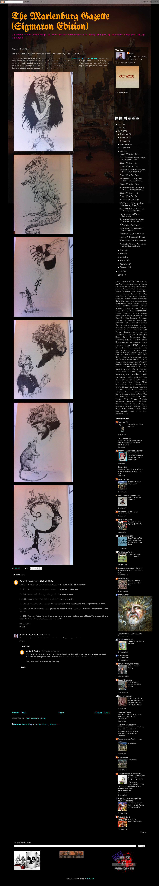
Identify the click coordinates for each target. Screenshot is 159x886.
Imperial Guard (140, 350)
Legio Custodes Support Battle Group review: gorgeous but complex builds (130, 442)
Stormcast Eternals (123, 392)
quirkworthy (123, 656)
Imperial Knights (122, 353)
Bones (130, 303)
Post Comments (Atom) (36, 718)
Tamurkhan (125, 394)
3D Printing (123, 282)
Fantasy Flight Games (127, 327)
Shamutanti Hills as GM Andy (84, 58)
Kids (117, 357)
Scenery (120, 384)
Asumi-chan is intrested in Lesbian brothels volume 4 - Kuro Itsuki (136, 456)
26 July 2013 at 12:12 (38, 635)
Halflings (129, 342)
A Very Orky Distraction (130, 225)
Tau (136, 394)
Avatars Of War (139, 294)
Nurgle (125, 371)
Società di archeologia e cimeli (130, 451)
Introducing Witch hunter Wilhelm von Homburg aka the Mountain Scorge (135, 701)
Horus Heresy (127, 348)
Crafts (118, 313)
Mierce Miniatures (140, 364)
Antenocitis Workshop (130, 289)
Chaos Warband (132, 308)
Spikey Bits (122, 467)
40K (131, 281)
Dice (125, 320)
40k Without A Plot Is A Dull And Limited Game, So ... (132, 204)
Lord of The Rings (140, 360)
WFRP (144, 408)
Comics (118, 311)
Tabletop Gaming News (127, 725)
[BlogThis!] (33, 568)
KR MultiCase (124, 357)
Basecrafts (119, 299)
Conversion (141, 310)
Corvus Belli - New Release (135, 425)
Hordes (144, 345)
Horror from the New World (134, 482)
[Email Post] (26, 568)
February (124, 264)
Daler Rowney (136, 315)
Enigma (136, 325)
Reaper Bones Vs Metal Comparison (129, 215)
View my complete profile (126, 62)
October (124, 141)
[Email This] (31, 568)
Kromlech (133, 357)
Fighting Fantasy (141, 327)
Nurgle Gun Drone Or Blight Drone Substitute (131, 229)
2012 (120, 271)
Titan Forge (141, 396)
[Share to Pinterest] (40, 568)
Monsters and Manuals (128, 512)
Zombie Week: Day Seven (129, 154)
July (122, 151)
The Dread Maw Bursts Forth (132, 234)
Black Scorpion (131, 301)
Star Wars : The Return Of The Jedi (135, 523)
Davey (22, 635)
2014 (120, 128)
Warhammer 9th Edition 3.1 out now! (130, 571)
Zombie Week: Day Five (129, 166)
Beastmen (120, 300)
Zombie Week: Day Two (129, 193)
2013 (120, 131)
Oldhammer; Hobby (123, 375)
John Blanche (122, 355)
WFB (138, 408)
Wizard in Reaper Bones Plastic (133, 240)
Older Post (102, 712)
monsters (132, 366)
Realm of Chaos (131, 379)
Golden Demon (141, 340)
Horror (118, 348)
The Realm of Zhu (125, 536)
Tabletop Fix (123, 422)
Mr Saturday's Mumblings (129, 495)
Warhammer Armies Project (130, 568)
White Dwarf (135, 411)
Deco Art (119, 320)
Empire (123, 325)
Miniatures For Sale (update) (136, 642)
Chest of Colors (124, 712)
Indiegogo (133, 353)
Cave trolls (132, 759)
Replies (25, 647)
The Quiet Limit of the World (129, 773)
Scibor (138, 384)
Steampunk (143, 390)
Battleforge (142, 299)
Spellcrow (119, 390)
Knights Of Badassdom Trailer (132, 237)
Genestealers (122, 339)
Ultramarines (132, 401)
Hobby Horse (123, 757)
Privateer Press (133, 377)
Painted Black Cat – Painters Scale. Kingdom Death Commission (129, 716)
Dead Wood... (132, 743)
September (125, 144)
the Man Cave (124, 479)
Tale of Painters (124, 438)
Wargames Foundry (124, 406)
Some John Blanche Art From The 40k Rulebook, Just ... (132, 209)
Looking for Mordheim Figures (135, 820)
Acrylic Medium (129, 284)
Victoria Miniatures (138, 404)
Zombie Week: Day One (129, 196)
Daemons (126, 316)
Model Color (120, 367)
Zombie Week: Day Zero (129, 199)
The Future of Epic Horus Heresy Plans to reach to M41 (136, 805)
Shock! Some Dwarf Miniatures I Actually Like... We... (133, 158)
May (122, 253)
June (122, 250)
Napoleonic (143, 369)
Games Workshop (138, 334)
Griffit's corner (124, 696)
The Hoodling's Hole (126, 552)
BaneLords (143, 296)
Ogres (133, 372)
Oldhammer (142, 371)
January (124, 267)
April (122, 257)
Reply (22, 627)
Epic (141, 325)
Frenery (134, 332)
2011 (120, 275)
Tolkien (118, 399)
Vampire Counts (122, 404)
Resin (117, 382)
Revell (124, 382)
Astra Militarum (122, 294)
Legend (144, 357)
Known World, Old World (128, 664)
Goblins (132, 340)
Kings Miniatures (125, 680)
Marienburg (127, 364)
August (123, 147)
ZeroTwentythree (125, 639)
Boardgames (121, 303)
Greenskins (120, 342)
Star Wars (131, 389)
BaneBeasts (121, 296)
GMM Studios (123, 578)
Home (61, 712)
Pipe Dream (120, 377)
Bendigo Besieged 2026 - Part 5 (134, 555)
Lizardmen (128, 360)
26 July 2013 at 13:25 (49, 651)
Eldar (118, 325)
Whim (117, 411)
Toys (126, 399)
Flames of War (130, 330)
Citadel (144, 308)
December (124, 134)
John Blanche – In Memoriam (130, 633)
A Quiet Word (123, 658)
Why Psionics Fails (125, 514)
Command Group (128, 311)
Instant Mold (142, 353)
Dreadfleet (119, 323)
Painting (141, 374)
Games (125, 335)
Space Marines (140, 387)
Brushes (143, 303)
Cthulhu (144, 313)
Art (145, 291)
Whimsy (124, 411)
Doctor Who (142, 320)
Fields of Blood (124, 817)
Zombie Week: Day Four (129, 175)
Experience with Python (134, 667)
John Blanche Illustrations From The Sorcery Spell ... (131, 179)
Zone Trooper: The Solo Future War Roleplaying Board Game (135, 541)
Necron (118, 372)
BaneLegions (132, 296)
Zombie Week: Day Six (128, 163)
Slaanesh (127, 387)
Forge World (123, 332)
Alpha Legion (130, 286)
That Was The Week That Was (131, 395)
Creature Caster (131, 313)
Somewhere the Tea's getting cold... (130, 740)
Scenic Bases (129, 385)
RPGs (144, 382)
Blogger (90, 878)
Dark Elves (125, 318)
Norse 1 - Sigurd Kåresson (134, 498)
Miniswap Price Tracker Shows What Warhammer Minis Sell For (130, 471)
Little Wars (120, 360)
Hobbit (127, 345)
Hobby (135, 345)
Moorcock (127, 369)
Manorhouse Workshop (138, 362)
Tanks (132, 394)
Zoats (126, 414)
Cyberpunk (119, 316)
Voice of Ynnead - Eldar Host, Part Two (135, 582)
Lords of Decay (122, 362)
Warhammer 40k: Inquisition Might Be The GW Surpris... (132, 220)
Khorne (132, 355)
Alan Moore (120, 287)
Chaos (126, 305)
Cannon (118, 306)
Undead (143, 401)
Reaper (144, 380)
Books (136, 303)
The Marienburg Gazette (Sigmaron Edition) (61, 21)
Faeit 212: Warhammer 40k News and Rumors (129, 800)
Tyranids (143, 399)
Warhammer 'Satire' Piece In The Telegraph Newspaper (132, 188)
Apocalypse (143, 289)
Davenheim (143, 318)
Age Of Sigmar (141, 284)
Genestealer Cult (138, 337)
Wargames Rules (140, 406)
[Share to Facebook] (38, 568)
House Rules (139, 348)
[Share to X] (36, 568)
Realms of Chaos (125, 520)
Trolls (134, 399)
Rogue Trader (134, 382)
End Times (129, 325)
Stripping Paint (140, 392)
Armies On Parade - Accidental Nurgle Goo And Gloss (133, 245)
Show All (144, 832)
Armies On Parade (123, 291)
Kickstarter (141, 355)
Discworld (131, 320)
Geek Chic (121, 337)
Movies (135, 369)
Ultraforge (120, 401)
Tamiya (118, 394)
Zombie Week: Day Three (129, 184)
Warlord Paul (26, 581)
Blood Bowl (142, 301)
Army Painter (137, 291)
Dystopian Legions (139, 323)
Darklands (134, 318)
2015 (120, 124)
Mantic (118, 364)
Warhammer (121, 408)
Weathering (131, 409)
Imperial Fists (126, 350)
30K (117, 282)
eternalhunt (123, 595)
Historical (137, 342)
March (123, 260)
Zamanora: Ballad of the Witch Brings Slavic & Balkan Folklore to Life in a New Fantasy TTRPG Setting (131, 730)
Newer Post (19, 712)
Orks (133, 375)
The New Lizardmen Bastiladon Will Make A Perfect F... (132, 170)
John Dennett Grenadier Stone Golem (134, 684)
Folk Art (143, 330)
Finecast (119, 329)
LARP (139, 357)
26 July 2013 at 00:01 (42, 581)
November (124, 137)
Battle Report (130, 299)
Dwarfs (127, 323)
